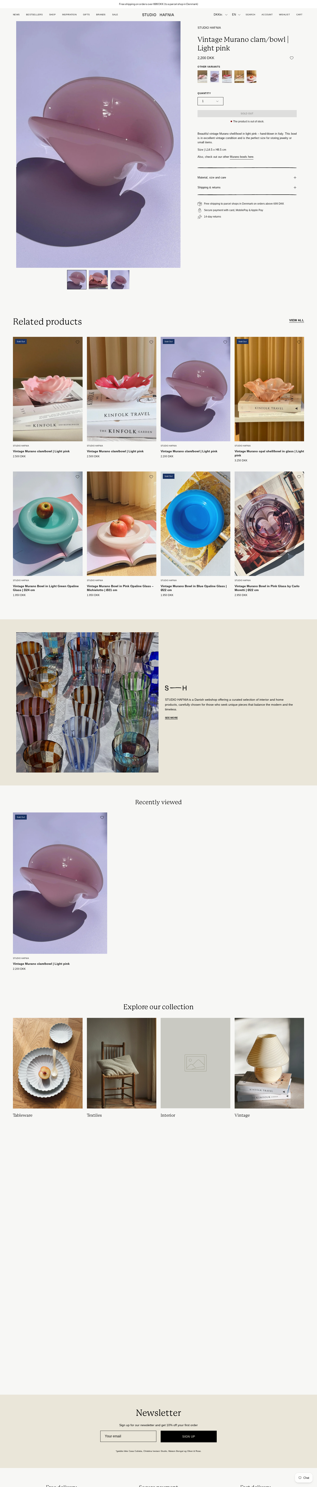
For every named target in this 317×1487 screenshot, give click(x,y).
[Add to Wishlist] (291, 58)
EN (234, 14)
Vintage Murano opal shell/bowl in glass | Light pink (269, 453)
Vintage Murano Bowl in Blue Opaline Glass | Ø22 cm (194, 588)
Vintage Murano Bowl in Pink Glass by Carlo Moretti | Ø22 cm (267, 588)
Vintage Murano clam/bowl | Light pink (41, 451)
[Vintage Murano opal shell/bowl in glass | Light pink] (239, 76)
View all (296, 320)
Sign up (188, 1436)
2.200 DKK (167, 456)
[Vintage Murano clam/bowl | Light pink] (76, 279)
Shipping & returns (209, 187)
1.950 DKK (19, 595)
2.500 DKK (19, 456)
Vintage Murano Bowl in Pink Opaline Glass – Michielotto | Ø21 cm (120, 588)
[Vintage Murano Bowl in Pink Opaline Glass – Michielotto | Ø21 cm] (251, 76)
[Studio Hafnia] (158, 14)
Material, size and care (212, 177)
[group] (158, 4)
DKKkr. (218, 14)
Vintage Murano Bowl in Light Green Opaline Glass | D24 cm (46, 588)
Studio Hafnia (209, 27)
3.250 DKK (241, 460)
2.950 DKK (241, 595)
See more (171, 717)
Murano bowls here (241, 156)
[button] (86, 14)
